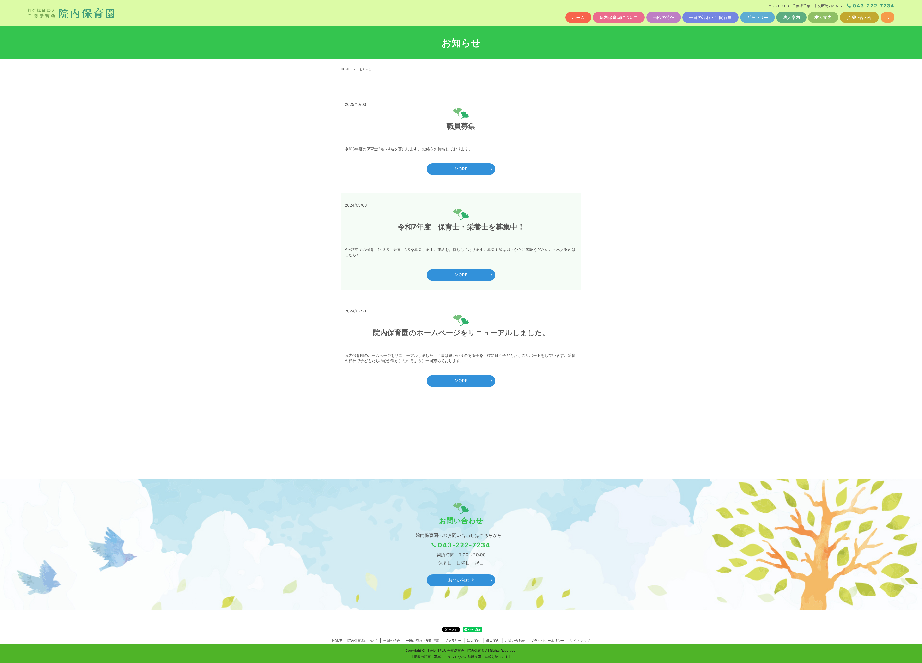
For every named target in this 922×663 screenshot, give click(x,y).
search (887, 17)
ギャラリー (757, 17)
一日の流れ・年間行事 (710, 17)
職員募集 (461, 126)
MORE (461, 168)
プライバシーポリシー (547, 641)
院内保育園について (618, 17)
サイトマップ (580, 641)
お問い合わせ (859, 17)
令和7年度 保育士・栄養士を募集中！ (461, 226)
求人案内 (823, 17)
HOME (345, 69)
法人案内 (791, 17)
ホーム (578, 17)
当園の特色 (663, 17)
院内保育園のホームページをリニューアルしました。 (461, 332)
